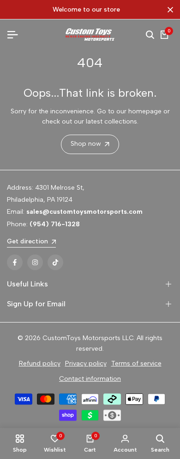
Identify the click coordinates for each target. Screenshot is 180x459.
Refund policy (39, 363)
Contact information (90, 379)
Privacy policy (86, 363)
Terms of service (136, 363)
